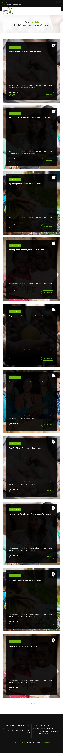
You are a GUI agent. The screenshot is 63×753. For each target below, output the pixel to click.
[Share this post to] (53, 45)
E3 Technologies (45, 742)
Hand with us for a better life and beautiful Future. (30, 118)
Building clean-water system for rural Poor (26, 250)
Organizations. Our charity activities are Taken (28, 316)
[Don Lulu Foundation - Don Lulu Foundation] (8, 10)
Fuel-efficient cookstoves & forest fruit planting (28, 382)
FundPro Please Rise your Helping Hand (25, 51)
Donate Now (48, 94)
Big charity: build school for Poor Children (25, 184)
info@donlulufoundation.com (13, 4)
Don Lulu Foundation (19, 742)
